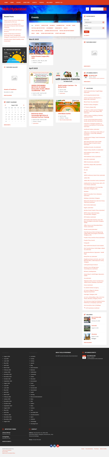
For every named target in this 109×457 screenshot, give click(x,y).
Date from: (86, 19)
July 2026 (6, 358)
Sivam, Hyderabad (88, 285)
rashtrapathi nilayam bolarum (91, 264)
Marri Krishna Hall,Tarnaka (66, 120)
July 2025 (6, 385)
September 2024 (8, 405)
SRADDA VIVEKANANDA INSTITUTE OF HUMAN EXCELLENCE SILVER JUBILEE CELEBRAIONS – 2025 (40, 87)
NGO (32, 401)
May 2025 (6, 390)
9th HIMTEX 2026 (93, 75)
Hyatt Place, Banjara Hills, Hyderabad (92, 164)
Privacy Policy (5, 451)
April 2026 (6, 365)
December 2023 (7, 417)
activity (37, 25)
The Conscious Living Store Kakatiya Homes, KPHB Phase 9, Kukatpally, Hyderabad (94, 301)
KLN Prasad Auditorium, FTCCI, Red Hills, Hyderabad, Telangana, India (93, 188)
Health (66, 28)
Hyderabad (62, 93)
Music (33, 33)
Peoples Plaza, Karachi (89, 240)
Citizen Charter (6, 432)
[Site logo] (14, 11)
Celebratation (60, 25)
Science (32, 408)
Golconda (94, 325)
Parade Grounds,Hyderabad (90, 229)
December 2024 (7, 401)
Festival (32, 385)
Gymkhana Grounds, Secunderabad (92, 147)
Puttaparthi (86, 243)
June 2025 (6, 387)
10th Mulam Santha (64, 113)
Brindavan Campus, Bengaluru (91, 104)
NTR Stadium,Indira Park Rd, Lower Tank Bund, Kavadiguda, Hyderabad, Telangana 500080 (94, 221)
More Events (7, 124)
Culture (68, 25)
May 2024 (6, 410)
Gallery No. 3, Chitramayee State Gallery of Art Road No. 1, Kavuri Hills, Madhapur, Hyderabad (94, 133)
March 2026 (6, 367)
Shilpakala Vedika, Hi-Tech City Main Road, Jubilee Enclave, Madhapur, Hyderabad (94, 281)
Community (33, 374)
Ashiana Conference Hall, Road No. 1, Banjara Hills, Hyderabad (92, 98)
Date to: (86, 25)
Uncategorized (34, 423)
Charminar (94, 334)
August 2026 (7, 356)
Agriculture (44, 25)
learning (32, 394)
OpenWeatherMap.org (17, 60)
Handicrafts (58, 28)
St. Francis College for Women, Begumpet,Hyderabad (91, 291)
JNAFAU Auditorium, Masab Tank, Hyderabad (94, 175)
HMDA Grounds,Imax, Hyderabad (91, 162)
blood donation (34, 367)
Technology (33, 421)
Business (52, 25)
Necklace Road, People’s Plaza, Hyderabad (94, 210)
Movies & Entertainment (36, 396)
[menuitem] (6, 2)
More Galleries (8, 95)
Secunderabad (87, 278)
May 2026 (6, 363)
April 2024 (6, 412)
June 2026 (6, 361)
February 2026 (7, 370)
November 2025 (7, 376)
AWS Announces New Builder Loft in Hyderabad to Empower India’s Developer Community (14, 25)
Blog (32, 365)
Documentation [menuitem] (89, 448)
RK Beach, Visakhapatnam (90, 271)
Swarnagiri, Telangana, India (90, 294)
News (37, 33)
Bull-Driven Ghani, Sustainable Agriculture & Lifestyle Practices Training (40, 115)
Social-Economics (35, 414)
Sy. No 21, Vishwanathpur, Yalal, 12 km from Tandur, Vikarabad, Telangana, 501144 (94, 297)
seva (32, 410)
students (33, 419)
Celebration (33, 372)
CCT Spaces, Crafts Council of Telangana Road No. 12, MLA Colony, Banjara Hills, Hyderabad (93, 111)
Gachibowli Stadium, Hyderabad (91, 129)
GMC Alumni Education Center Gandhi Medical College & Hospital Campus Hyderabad (92, 143)
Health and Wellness (37, 30)
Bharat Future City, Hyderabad (91, 102)
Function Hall (34, 387)
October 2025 (7, 379)
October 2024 (7, 403)
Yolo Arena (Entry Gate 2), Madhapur (92, 305)
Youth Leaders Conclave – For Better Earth (67, 86)
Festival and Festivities (38, 28)
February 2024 (7, 414)
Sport (32, 417)
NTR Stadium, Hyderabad (90, 217)
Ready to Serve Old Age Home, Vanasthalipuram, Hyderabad (91, 268)
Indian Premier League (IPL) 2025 (40, 57)
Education (33, 379)
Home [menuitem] (82, 448)
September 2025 (8, 381)
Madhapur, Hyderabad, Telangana (92, 198)
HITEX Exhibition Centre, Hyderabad (97, 78)
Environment (34, 381)
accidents (33, 356)
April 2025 (6, 392)
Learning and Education (51, 30)
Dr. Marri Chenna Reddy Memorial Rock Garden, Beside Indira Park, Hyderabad (93, 120)
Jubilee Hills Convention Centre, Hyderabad (94, 180)
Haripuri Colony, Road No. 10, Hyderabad (93, 150)
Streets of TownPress (10, 89)
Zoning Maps (5, 436)
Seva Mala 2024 (34, 412)
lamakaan (86, 191)
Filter (86, 31)
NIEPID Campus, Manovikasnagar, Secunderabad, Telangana (92, 213)
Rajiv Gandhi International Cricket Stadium (94, 245)
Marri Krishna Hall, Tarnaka (96, 317)
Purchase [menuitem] (96, 448)
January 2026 (7, 372)
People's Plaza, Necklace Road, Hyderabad (94, 237)
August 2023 (7, 421)
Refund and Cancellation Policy (8, 453)
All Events (86, 35)
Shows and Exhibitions (47, 33)
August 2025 (7, 383)
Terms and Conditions (6, 450)
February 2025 (7, 396)
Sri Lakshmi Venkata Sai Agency (91, 287)
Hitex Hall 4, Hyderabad (89, 159)
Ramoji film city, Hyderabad (90, 256)
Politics (32, 403)
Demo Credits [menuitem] (103, 448)
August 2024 (7, 408)
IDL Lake (86, 170)
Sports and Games (60, 33)
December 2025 (7, 374)
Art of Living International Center (91, 95)
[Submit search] (105, 9)
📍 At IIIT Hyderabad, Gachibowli (91, 308)
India (85, 172)
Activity (32, 358)
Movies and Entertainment (67, 30)
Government (49, 28)
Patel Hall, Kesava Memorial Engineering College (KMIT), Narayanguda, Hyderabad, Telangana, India (94, 233)
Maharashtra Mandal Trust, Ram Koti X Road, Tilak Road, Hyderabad (94, 201)
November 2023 (7, 419)
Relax (32, 405)
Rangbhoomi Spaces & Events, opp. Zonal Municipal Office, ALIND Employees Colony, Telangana (94, 260)
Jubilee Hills (87, 178)
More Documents (6, 441)
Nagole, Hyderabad (88, 207)
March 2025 (6, 394)
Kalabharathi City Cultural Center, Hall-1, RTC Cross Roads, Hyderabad (94, 183)
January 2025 (7, 399)
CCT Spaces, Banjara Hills (90, 107)
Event (73, 25)
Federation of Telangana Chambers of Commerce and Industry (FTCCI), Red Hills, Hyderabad (94, 125)
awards (32, 363)
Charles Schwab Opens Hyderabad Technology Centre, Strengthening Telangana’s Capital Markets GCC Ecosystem (14, 35)
